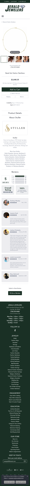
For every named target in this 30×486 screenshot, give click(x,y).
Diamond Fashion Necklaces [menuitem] (15, 369)
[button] (6, 1)
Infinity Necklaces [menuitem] (15, 361)
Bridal (6, 153)
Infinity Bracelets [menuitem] (15, 359)
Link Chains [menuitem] (15, 351)
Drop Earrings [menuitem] (15, 384)
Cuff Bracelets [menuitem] (15, 382)
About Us (15, 439)
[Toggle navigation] (2, 16)
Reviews (15, 171)
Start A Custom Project (15, 402)
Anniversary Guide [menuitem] (15, 430)
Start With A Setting (15, 395)
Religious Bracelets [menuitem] (15, 378)
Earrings (16, 153)
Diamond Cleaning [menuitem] (15, 425)
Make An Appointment (15, 451)
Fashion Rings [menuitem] (15, 340)
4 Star (13, 177)
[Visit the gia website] (16, 470)
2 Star (13, 181)
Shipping (8, 96)
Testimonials (15, 443)
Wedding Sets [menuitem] (15, 380)
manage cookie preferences (16, 478)
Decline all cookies (9, 482)
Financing (15, 445)
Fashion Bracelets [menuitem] (15, 353)
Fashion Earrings (10, 160)
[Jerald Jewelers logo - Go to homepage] (15, 8)
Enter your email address (15, 458)
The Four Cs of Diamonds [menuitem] (15, 411)
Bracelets (10, 153)
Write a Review (15, 293)
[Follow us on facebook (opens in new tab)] (15, 330)
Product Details (15, 113)
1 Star (13, 182)
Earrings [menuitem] (15, 344)
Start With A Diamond (15, 397)
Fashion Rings (13, 155)
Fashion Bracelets (9, 157)
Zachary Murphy (15, 201)
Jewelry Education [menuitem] (15, 409)
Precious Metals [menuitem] (15, 421)
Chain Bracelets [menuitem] (15, 349)
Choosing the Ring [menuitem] (15, 415)
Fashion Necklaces (20, 157)
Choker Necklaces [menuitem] (15, 388)
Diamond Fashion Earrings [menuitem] (15, 372)
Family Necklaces (9, 159)
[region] (15, 40)
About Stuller (15, 117)
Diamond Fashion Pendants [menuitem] (15, 376)
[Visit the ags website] (9, 470)
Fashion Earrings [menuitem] (15, 367)
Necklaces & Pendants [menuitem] (15, 346)
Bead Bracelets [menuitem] (15, 363)
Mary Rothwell (14, 274)
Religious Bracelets (19, 166)
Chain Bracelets (22, 155)
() (25, 176)
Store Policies (15, 447)
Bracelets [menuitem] (15, 342)
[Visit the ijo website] (22, 470)
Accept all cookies (21, 482)
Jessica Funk (14, 213)
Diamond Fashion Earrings (18, 162)
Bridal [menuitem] (15, 338)
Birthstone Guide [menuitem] (15, 417)
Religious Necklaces (10, 164)
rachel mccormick (15, 257)
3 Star (13, 179)
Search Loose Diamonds (15, 400)
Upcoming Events (15, 449)
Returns (22, 96)
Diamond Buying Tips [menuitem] (15, 413)
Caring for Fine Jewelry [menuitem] (15, 423)
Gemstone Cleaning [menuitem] (15, 428)
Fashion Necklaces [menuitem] (15, 355)
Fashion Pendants (19, 159)
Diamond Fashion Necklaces (9, 22)
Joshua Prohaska (15, 230)
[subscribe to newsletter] (25, 461)
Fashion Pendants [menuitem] (15, 365)
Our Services (15, 441)
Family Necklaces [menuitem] (15, 357)
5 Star (13, 176)
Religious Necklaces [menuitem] (15, 374)
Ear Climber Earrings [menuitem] (15, 386)
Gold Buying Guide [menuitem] (15, 432)
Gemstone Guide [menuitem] (15, 419)
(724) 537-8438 (15, 67)
